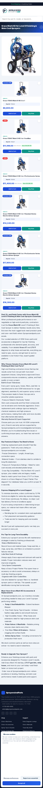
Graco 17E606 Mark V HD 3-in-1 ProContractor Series (21, 176)
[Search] (39, 19)
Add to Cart (12, 113)
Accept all (21, 783)
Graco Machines (6, 721)
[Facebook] (3, 713)
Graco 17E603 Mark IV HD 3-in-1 (14, 100)
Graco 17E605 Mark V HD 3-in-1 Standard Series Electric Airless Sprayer (19, 215)
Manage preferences (11, 778)
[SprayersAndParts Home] (12, 11)
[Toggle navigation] (38, 11)
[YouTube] (15, 713)
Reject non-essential (30, 778)
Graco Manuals (27, 724)
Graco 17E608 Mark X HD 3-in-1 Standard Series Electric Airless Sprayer (19, 294)
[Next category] (41, 27)
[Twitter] (11, 713)
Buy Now (31, 113)
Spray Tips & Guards (7, 727)
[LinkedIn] (7, 713)
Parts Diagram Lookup (29, 721)
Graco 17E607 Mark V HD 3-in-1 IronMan (17, 138)
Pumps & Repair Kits (7, 731)
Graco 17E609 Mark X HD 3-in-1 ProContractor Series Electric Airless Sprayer (21, 254)
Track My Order (27, 727)
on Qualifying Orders (21, 4)
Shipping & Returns (29, 731)
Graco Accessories (7, 724)
